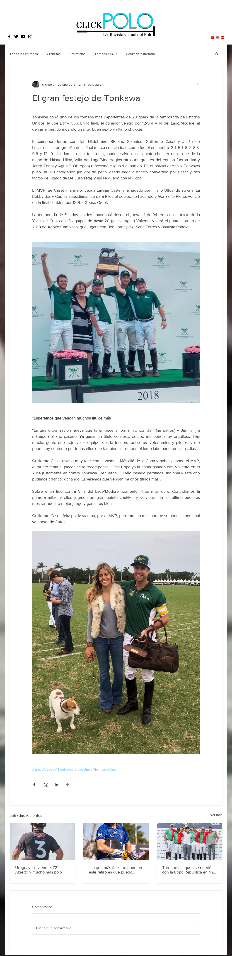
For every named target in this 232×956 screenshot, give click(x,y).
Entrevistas (77, 54)
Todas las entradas (24, 54)
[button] (217, 53)
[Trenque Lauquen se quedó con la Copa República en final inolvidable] (189, 841)
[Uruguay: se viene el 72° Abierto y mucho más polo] (42, 841)
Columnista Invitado (140, 54)
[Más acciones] (197, 84)
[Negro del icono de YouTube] (23, 36)
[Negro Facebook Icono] (9, 36)
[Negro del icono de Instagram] (30, 36)
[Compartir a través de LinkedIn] (56, 784)
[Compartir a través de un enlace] (67, 784)
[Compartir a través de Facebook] (34, 784)
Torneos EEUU (105, 54)
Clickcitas (53, 54)
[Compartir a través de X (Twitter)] (45, 784)
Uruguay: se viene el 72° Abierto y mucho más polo (38, 869)
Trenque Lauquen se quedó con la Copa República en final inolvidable (189, 869)
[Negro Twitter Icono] (16, 36)
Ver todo (216, 815)
